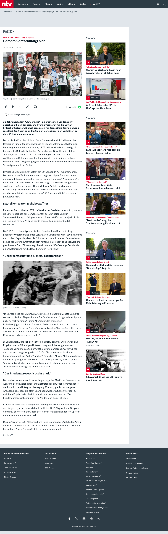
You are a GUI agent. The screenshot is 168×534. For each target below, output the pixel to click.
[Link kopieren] (27, 107)
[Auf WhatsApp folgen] (79, 107)
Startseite (8, 11)
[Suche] (164, 4)
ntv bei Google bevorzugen (19, 114)
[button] (42, 76)
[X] (13, 107)
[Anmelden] (158, 4)
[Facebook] (5, 107)
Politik (18, 11)
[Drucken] (35, 107)
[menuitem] (27, 4)
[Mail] (20, 107)
